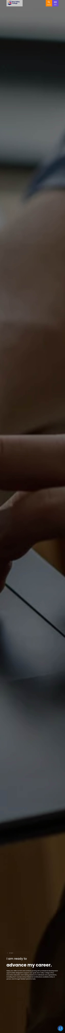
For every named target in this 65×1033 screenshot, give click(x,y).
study (11, 953)
